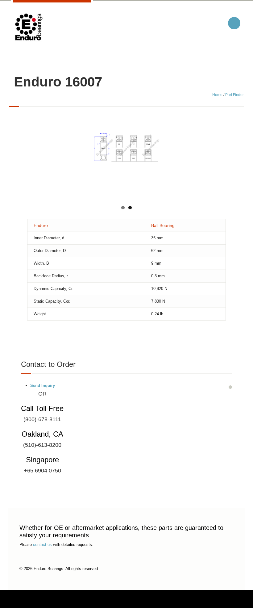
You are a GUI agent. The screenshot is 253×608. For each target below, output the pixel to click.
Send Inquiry (42, 385)
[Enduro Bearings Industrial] (28, 27)
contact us (42, 544)
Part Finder (234, 95)
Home (217, 95)
